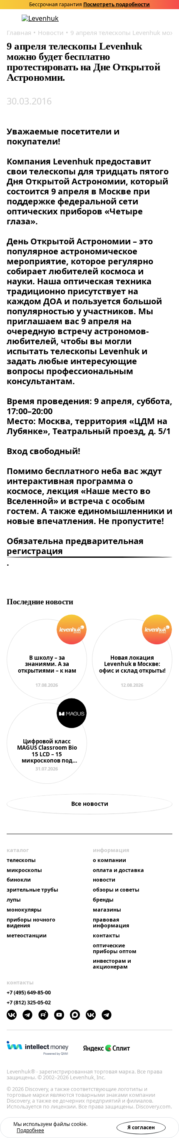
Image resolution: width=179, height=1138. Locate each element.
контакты (106, 936)
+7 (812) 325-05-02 (29, 1003)
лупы (14, 900)
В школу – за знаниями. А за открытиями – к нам (47, 664)
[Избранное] (136, 18)
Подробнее (30, 1130)
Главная (19, 32)
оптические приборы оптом (115, 948)
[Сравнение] (147, 18)
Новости (51, 32)
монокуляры (24, 910)
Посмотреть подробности (116, 4)
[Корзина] (158, 18)
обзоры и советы (116, 890)
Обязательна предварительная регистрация (75, 546)
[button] (125, 18)
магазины (107, 910)
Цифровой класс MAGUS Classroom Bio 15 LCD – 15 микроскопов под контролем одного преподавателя (47, 751)
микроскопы (24, 870)
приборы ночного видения (31, 923)
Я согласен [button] (141, 1127)
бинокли (19, 880)
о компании (109, 860)
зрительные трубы (32, 890)
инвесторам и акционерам (112, 964)
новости (104, 880)
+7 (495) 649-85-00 (29, 993)
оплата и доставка (118, 870)
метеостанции (27, 936)
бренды (103, 900)
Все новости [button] (89, 804)
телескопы (21, 860)
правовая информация (111, 923)
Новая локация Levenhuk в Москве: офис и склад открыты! (132, 664)
